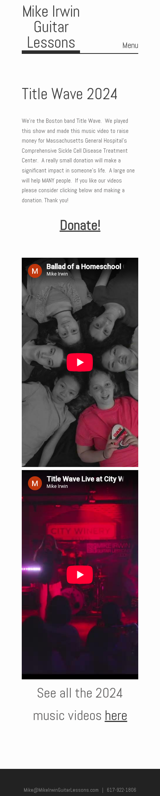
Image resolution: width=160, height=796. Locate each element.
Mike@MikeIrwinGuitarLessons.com (61, 790)
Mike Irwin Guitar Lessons (51, 27)
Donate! (80, 225)
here (116, 715)
